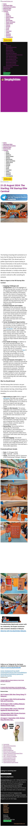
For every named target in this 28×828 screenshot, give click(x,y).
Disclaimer (6, 816)
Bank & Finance (9, 48)
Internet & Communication (12, 60)
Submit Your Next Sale (9, 819)
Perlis (7, 29)
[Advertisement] (14, 97)
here (15, 799)
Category (5, 44)
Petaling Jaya (15, 674)
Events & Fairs (7, 10)
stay (23, 350)
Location (5, 11)
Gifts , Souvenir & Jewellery (12, 57)
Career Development (7, 671)
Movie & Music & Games (11, 62)
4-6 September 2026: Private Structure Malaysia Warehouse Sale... (13, 714)
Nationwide (9, 20)
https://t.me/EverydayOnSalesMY (11, 667)
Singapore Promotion (20, 795)
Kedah (7, 14)
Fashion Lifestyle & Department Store (14, 54)
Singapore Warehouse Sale (7, 795)
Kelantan (8, 16)
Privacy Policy (6, 818)
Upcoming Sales (6, 69)
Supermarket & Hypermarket (12, 65)
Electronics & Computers (11, 53)
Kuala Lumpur (10, 17)
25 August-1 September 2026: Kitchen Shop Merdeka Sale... (13, 719)
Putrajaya (8, 31)
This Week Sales (6, 68)
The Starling (8, 676)
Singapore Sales (18, 793)
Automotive (8, 45)
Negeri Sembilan (10, 22)
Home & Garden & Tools (11, 59)
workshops (9, 328)
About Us (5, 815)
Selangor (8, 35)
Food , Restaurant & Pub (11, 56)
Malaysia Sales (7, 8)
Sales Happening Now (8, 66)
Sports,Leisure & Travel (11, 63)
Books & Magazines (10, 51)
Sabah (7, 32)
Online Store (9, 23)
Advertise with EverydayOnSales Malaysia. (13, 631)
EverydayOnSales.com (6, 780)
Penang (8, 26)
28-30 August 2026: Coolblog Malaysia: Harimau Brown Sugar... (13, 704)
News (4, 71)
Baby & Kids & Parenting (11, 47)
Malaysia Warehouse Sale (10, 786)
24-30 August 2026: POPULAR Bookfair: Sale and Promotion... (13, 700)
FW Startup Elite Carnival (14, 672)
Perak (7, 28)
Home (5, 4)
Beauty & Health (9, 50)
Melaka (8, 19)
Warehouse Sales (8, 5)
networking (7, 674)
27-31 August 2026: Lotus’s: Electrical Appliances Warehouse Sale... (12, 709)
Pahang (8, 25)
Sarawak (8, 34)
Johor (7, 13)
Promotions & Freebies (9, 7)
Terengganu (9, 37)
